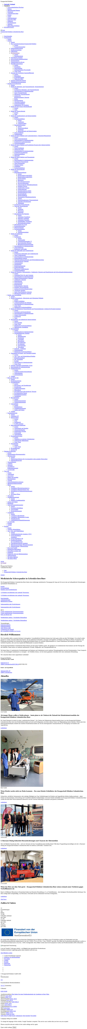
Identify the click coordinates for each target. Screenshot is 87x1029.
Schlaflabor (17, 166)
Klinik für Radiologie (16, 233)
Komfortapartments (16, 381)
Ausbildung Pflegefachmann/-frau (20, 489)
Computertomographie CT (25, 241)
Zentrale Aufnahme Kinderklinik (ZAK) (21, 365)
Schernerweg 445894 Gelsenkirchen (6, 663)
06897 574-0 (9, 1012)
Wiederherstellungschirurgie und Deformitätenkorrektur (29, 260)
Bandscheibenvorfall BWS (25, 175)
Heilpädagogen (22, 336)
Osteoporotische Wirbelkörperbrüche (27, 184)
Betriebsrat (10, 503)
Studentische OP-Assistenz (21, 105)
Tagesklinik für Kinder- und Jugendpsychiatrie (23, 353)
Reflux (16, 99)
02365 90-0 (7, 1008)
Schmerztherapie (22, 189)
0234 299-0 (9, 995)
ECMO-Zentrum (18, 423)
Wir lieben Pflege (15, 494)
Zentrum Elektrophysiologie (18, 80)
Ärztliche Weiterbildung (13, 529)
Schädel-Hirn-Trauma (23, 188)
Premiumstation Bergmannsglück (16, 454)
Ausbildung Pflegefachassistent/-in (20, 488)
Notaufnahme (14, 443)
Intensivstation (15, 417)
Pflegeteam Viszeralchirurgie (22, 94)
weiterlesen (4, 728)
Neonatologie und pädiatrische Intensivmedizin (23, 319)
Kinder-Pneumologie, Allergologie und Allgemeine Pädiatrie (27, 298)
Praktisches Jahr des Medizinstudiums (17, 554)
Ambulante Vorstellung (24, 217)
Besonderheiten (15, 397)
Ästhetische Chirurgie (20, 279)
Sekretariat (20, 212)
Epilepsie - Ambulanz (20, 348)
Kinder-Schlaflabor (19, 301)
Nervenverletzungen (23, 183)
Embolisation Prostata (20, 431)
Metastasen (21, 180)
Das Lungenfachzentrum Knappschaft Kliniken (23, 44)
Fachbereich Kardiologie (21, 152)
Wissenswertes (11, 456)
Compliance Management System (20, 517)
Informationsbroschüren (24, 223)
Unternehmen (14, 404)
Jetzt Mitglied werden (6, 953)
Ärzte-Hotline (14, 509)
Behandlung (17, 76)
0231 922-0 (10, 1000)
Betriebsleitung (18, 407)
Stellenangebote (11, 555)
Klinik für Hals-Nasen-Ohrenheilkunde (21, 106)
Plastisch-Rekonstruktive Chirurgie (23, 278)
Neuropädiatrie (15, 328)
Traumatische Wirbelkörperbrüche (27, 197)
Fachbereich (17, 237)
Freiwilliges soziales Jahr (14, 551)
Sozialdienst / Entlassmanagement (12, 467)
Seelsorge (10, 465)
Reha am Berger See (13, 377)
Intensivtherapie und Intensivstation (27, 131)
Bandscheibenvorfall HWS (25, 177)
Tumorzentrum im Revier (17, 62)
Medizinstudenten (19, 227)
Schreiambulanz (18, 350)
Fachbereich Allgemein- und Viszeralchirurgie (26, 89)
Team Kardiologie (19, 148)
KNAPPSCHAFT (9, 27)
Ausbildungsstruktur (23, 232)
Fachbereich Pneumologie (21, 161)
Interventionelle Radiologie (18, 425)
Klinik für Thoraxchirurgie (18, 111)
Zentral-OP (14, 449)
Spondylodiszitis (22, 194)
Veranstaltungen (11, 462)
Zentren (9, 40)
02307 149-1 (8, 1003)
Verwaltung (21, 347)
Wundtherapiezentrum (17, 63)
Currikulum (21, 122)
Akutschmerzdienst (23, 128)
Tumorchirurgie (18, 283)
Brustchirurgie (18, 284)
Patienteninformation (19, 125)
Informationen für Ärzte (20, 224)
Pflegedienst (21, 341)
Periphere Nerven (22, 186)
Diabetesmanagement (20, 400)
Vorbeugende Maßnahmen (21, 440)
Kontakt (16, 361)
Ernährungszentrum (16, 50)
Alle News (3, 899)
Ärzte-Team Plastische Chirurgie (23, 292)
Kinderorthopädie (19, 267)
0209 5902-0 (15, 664)
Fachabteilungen (15, 382)
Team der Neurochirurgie (21, 206)
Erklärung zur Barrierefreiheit (12, 957)
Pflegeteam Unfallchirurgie (21, 269)
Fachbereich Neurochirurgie (21, 204)
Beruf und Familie (12, 548)
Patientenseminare (6, 625)
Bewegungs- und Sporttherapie (22, 385)
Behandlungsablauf (19, 358)
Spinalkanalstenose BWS (24, 191)
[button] (4, 1015)
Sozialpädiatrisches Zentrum (21, 333)
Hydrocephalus (22, 178)
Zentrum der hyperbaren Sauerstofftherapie (22, 73)
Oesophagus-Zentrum (17, 57)
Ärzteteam (20, 209)
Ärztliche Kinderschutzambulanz (23, 371)
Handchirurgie (18, 281)
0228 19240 (4, 991)
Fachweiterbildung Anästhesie (16, 536)
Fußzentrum (14, 51)
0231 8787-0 (8, 1005)
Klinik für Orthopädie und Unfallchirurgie (22, 250)
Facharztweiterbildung (17, 508)
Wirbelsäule (21, 203)
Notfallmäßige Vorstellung (25, 221)
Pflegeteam (21, 211)
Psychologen (21, 344)
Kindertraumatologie (19, 266)
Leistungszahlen (22, 123)
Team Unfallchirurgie (20, 255)
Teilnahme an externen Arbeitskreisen (24, 439)
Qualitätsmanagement (20, 408)
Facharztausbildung (19, 103)
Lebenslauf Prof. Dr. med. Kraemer (23, 275)
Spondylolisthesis (22, 195)
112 (2, 979)
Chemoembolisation (19, 430)
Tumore (20, 198)
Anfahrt (13, 376)
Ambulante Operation (23, 220)
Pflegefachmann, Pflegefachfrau (19, 546)
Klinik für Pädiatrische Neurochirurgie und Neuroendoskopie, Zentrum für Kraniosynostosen (36, 309)
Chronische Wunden (19, 290)
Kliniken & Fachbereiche (14, 83)
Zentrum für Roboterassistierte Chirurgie (21, 96)
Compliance (10, 512)
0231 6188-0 (13, 1006)
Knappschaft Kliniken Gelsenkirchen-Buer (12, 31)
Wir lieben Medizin (12, 557)
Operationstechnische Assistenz (19, 543)
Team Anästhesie (18, 132)
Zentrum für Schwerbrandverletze (23, 289)
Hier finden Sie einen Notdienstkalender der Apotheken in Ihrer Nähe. (30, 994)
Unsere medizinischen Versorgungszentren (12, 611)
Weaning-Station (18, 165)
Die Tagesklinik (18, 359)
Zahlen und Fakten (19, 410)
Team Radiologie (18, 247)
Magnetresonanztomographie (25, 244)
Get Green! (10, 476)
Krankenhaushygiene (16, 436)
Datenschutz (7, 965)
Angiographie (21, 240)
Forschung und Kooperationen (22, 312)
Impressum (7, 963)
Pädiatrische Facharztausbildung (23, 307)
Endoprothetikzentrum (17, 48)
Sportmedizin (17, 264)
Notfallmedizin (18, 134)
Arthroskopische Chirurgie (21, 261)
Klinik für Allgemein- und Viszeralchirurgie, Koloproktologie (27, 86)
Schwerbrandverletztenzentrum (19, 59)
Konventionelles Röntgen (24, 243)
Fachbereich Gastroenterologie (22, 142)
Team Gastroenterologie (20, 138)
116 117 (3, 985)
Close (14, 1027)
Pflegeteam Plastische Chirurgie (22, 293)
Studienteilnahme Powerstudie (22, 70)
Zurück (9, 39)
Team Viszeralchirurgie (20, 93)
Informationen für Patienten (21, 214)
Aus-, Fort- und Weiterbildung (15, 531)
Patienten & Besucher (10, 451)
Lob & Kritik (11, 469)
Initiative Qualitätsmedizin (18, 500)
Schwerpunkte (18, 322)
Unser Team (17, 71)
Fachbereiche (7, 37)
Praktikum (10, 552)
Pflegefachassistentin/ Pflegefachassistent (22, 544)
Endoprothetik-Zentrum (20, 258)
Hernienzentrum (15, 53)
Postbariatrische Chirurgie (21, 286)
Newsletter (7, 959)
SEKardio (17, 155)
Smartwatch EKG (19, 149)
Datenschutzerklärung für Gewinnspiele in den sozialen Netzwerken (29, 459)
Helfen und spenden (12, 477)
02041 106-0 (13, 999)
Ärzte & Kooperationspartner (15, 505)
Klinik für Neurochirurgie (18, 169)
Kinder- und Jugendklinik (14, 295)
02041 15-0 (8, 997)
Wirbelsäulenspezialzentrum (18, 82)
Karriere (6, 526)
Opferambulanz (18, 373)
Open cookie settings (6, 1027)
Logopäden (21, 339)
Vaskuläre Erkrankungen (24, 201)
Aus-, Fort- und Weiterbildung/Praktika (24, 356)
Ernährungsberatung (19, 388)
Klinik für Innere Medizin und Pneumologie (22, 157)
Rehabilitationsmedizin (20, 394)
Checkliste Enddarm (19, 102)
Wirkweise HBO (18, 79)
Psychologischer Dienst (20, 393)
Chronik (9, 480)
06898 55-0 (9, 1009)
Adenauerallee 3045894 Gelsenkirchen (6, 671)
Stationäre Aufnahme (23, 218)
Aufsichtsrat (10, 474)
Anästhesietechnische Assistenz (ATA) (21, 534)
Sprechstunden (8, 36)
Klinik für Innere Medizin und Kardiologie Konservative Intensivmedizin (30, 145)
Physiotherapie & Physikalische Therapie (25, 391)
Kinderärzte (21, 338)
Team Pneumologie (19, 163)
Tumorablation (18, 434)
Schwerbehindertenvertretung (15, 482)
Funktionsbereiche (16, 368)
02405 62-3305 (10, 1014)
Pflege (9, 485)
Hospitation (17, 66)
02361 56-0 (13, 1011)
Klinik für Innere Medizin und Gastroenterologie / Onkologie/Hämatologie (31, 135)
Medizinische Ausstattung (21, 327)
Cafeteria (9, 463)
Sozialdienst (17, 396)
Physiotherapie (22, 342)
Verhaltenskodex (15, 518)
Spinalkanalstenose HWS (24, 192)
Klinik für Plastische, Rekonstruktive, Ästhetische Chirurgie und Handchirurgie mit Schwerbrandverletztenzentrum (41, 272)
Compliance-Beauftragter (17, 515)
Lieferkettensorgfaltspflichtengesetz (20, 520)
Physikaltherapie (15, 448)
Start (5, 570)
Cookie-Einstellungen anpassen (12, 955)
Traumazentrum (15, 60)
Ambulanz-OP (15, 416)
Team (15, 109)
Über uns (6, 471)
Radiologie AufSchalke (20, 249)
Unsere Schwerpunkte (20, 315)
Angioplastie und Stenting (21, 428)
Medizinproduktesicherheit (14, 483)
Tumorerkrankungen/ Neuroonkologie (28, 200)
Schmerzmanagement (20, 402)
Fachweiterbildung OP (17, 538)
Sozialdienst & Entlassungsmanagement (21, 491)
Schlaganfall (17, 433)
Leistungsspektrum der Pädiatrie (22, 302)
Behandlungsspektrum (20, 172)
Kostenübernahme (19, 77)
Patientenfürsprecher (16, 460)
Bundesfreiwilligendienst (14, 549)
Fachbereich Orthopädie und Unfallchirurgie (26, 253)
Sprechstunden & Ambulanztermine (23, 91)
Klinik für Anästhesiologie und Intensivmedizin (23, 116)
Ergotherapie (17, 387)
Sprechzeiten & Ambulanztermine (23, 362)
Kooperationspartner (19, 47)
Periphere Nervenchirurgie (21, 287)
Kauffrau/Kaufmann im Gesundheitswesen (17, 540)
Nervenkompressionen (24, 181)
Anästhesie (21, 129)
